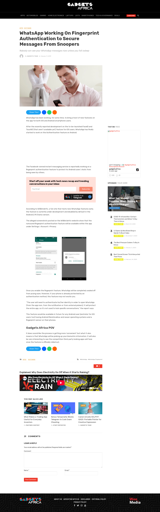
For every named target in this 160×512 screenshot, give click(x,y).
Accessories (114, 208)
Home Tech (119, 224)
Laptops (69, 15)
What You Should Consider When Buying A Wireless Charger (123, 201)
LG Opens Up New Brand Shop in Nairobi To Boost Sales (125, 232)
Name (26, 470)
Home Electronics (56, 15)
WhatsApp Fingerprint (95, 359)
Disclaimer (85, 499)
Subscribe (131, 15)
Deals (117, 15)
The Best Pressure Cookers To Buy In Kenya (126, 244)
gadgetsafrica (114, 169)
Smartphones (88, 15)
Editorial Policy (99, 499)
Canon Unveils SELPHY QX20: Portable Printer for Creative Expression (89, 419)
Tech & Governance (104, 15)
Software (27, 28)
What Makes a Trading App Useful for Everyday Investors (35, 419)
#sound (121, 167)
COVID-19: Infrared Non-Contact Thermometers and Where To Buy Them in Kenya (125, 219)
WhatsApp (84, 359)
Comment (27, 451)
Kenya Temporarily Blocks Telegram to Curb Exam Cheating (62, 419)
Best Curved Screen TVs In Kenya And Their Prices (127, 256)
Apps (22, 15)
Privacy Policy (80, 502)
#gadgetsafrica (130, 165)
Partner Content (33, 425)
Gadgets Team (32, 56)
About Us (58, 499)
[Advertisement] (124, 91)
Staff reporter (59, 425)
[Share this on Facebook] (44, 112)
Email (67, 470)
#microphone (114, 167)
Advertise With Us (71, 499)
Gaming (43, 15)
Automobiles (32, 15)
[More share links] (54, 112)
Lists (77, 15)
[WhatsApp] (49, 112)
